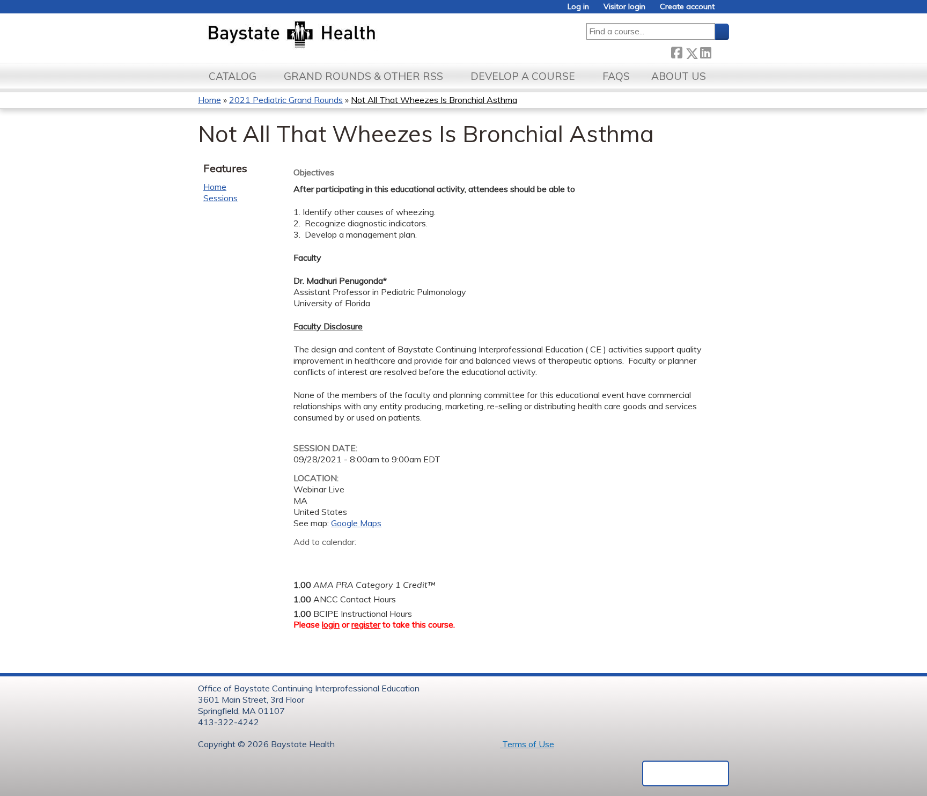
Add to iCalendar (353, 558)
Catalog (232, 76)
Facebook (676, 51)
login (331, 624)
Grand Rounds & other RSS (363, 76)
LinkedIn (705, 51)
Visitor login (624, 7)
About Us (678, 76)
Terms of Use (527, 744)
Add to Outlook (378, 558)
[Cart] (726, 10)
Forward (720, 51)
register (365, 624)
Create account (687, 7)
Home (209, 99)
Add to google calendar (304, 558)
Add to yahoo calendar (329, 558)
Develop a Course (522, 76)
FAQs (616, 76)
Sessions (220, 198)
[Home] (342, 35)
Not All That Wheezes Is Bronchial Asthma (434, 99)
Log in (578, 7)
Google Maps (356, 523)
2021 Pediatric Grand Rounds (286, 99)
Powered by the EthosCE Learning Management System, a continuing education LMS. (685, 773)
